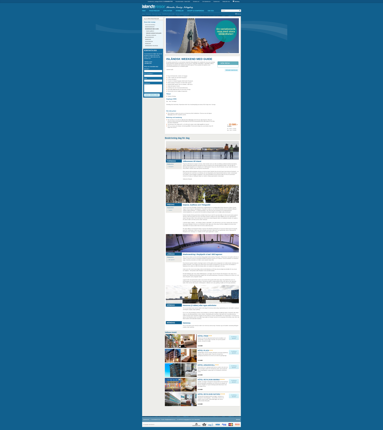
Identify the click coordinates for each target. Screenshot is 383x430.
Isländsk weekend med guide (182, 14)
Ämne (145, 78)
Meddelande (147, 83)
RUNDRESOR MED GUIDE (168, 14)
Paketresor (148, 14)
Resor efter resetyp (156, 14)
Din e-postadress (148, 73)
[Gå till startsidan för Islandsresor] (169, 7)
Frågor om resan (231, 70)
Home (143, 14)
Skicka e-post (148, 61)
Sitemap (238, 419)
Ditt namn (146, 68)
